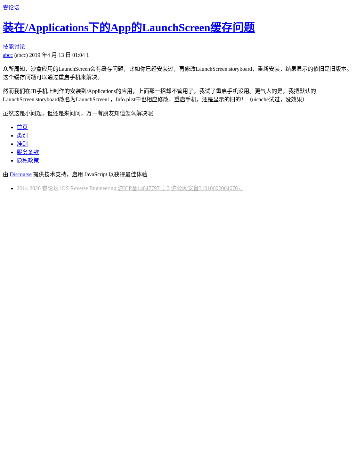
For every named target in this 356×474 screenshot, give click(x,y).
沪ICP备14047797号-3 (144, 188)
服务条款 (28, 152)
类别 (22, 135)
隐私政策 (28, 160)
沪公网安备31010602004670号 (207, 188)
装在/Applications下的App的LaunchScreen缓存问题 (129, 27)
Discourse (21, 174)
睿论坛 (11, 7)
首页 (22, 127)
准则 (22, 144)
